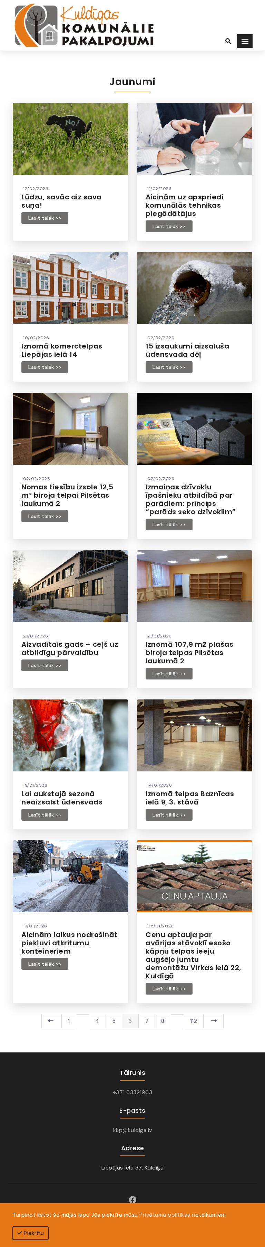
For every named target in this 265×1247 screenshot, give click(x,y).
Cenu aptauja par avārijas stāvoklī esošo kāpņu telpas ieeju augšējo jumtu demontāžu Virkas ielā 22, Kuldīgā (193, 955)
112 (193, 1021)
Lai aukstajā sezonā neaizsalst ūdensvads (61, 798)
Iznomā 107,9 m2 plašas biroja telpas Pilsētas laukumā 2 (189, 653)
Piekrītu (33, 1233)
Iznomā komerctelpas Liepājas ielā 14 (61, 350)
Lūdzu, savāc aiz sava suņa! (61, 201)
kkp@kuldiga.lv (132, 1130)
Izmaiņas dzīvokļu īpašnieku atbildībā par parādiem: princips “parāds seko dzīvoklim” (191, 499)
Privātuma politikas (164, 1214)
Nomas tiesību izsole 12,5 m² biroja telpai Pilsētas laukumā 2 (67, 495)
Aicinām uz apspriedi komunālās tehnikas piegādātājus (184, 205)
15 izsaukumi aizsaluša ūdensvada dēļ (187, 350)
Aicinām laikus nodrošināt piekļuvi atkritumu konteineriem (69, 943)
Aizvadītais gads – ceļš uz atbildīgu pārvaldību (69, 648)
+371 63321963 (133, 1092)
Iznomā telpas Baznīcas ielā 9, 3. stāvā (190, 798)
